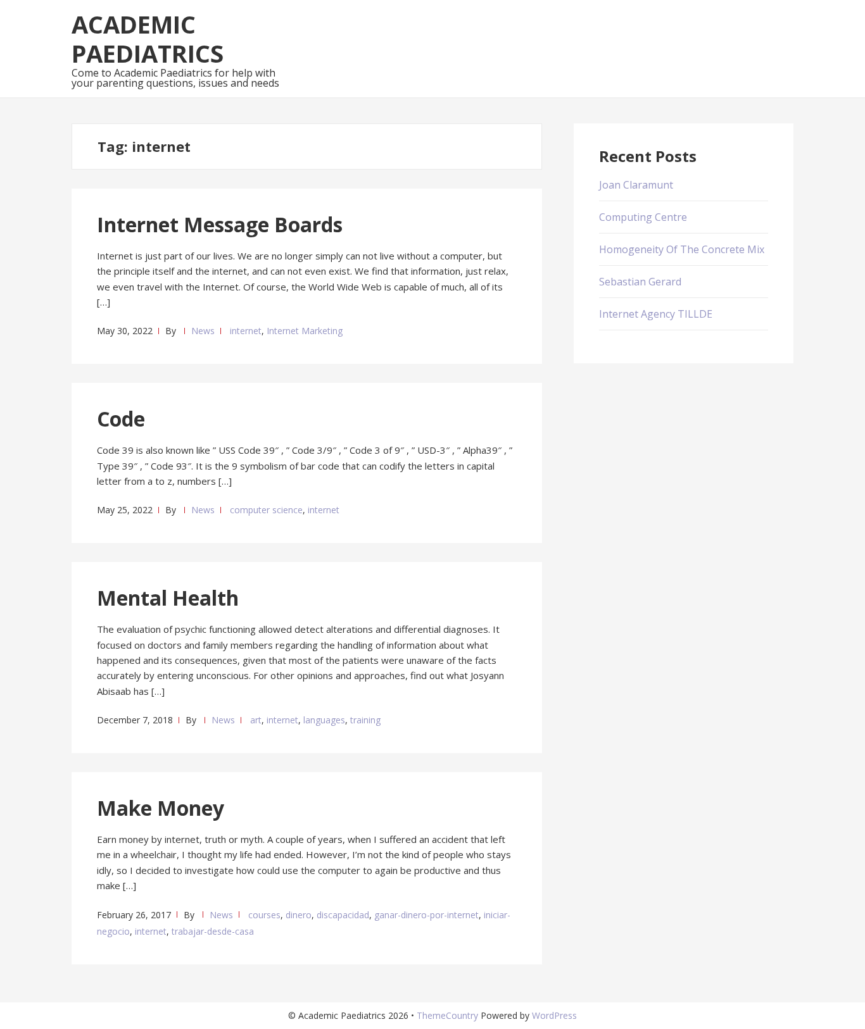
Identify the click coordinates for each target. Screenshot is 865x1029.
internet (246, 331)
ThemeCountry (447, 1015)
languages (324, 720)
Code (121, 418)
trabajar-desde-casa (213, 931)
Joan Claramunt (636, 185)
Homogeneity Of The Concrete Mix (681, 249)
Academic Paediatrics (148, 39)
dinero (299, 915)
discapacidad (343, 915)
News (203, 331)
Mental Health (168, 597)
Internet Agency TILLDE (655, 314)
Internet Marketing (305, 331)
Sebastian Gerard (640, 282)
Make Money (160, 807)
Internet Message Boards (220, 224)
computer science (266, 510)
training (365, 720)
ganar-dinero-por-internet (426, 915)
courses (264, 915)
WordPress (554, 1015)
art (256, 720)
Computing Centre (643, 217)
